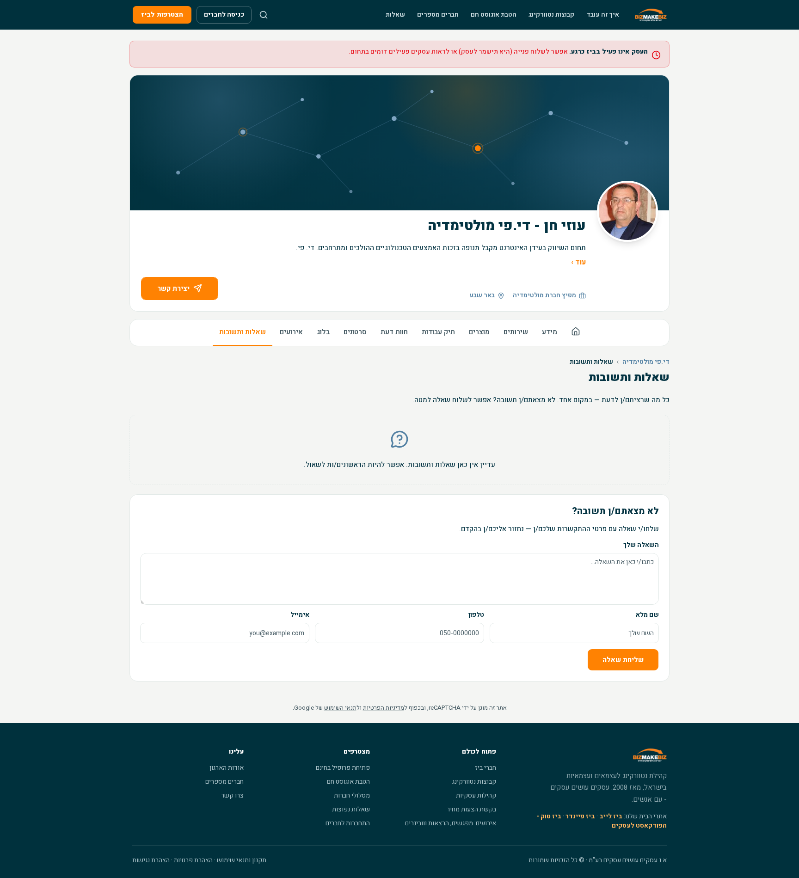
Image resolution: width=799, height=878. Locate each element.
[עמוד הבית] (576, 332)
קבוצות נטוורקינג (551, 14)
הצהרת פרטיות (193, 860)
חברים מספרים (438, 14)
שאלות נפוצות (351, 809)
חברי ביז (485, 768)
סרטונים (355, 332)
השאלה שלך (641, 544)
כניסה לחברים (224, 14)
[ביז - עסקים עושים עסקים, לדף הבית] (651, 14)
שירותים (516, 332)
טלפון (476, 614)
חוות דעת (394, 332)
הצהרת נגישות (151, 860)
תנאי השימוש (340, 707)
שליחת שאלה (623, 660)
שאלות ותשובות (242, 332)
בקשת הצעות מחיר (471, 809)
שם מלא (647, 614)
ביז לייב (610, 816)
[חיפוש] (263, 14)
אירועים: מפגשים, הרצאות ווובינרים (450, 823)
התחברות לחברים (348, 823)
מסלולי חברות (352, 795)
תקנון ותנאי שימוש (241, 860)
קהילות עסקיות (476, 795)
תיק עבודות (438, 332)
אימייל (299, 614)
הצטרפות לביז (162, 14)
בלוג (323, 332)
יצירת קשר (173, 288)
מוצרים (479, 332)
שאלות (395, 14)
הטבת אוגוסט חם (493, 14)
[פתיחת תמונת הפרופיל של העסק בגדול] (627, 211)
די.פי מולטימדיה (646, 362)
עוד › (578, 262)
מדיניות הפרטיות (383, 707)
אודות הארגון (226, 768)
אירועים (291, 332)
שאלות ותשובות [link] (591, 362)
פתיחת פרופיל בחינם (343, 768)
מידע (549, 332)
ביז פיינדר (580, 816)
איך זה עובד (602, 14)
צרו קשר (232, 795)
